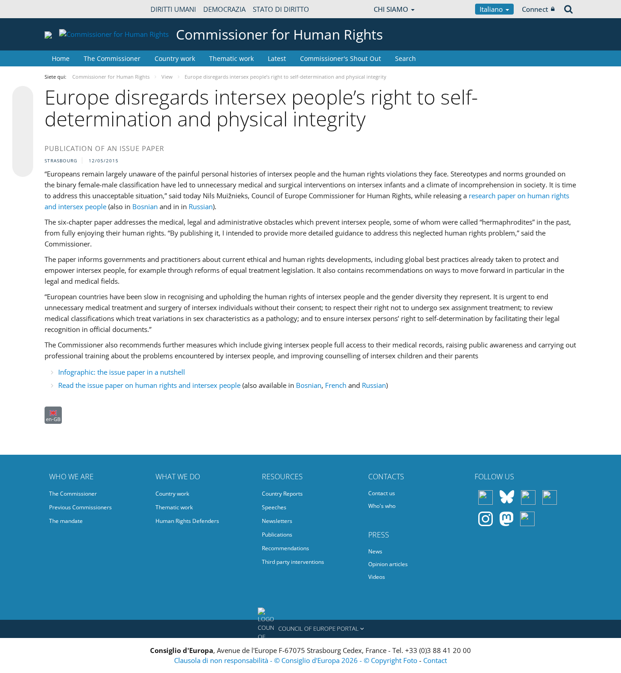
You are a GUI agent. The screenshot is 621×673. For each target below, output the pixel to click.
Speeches (274, 507)
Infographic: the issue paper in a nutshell (121, 372)
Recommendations (285, 548)
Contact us (381, 493)
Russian (201, 206)
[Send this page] (23, 166)
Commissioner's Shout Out (340, 58)
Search (405, 58)
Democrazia (224, 9)
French (336, 385)
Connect (535, 9)
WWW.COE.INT (67, 9)
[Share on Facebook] (23, 132)
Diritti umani (173, 9)
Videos (376, 577)
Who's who (382, 506)
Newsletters (277, 521)
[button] (310, 629)
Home (61, 58)
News (375, 551)
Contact (435, 660)
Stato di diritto (281, 9)
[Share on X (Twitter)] (23, 114)
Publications (277, 534)
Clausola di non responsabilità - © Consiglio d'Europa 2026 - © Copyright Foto (296, 660)
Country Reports (282, 493)
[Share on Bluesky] (23, 97)
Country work (175, 58)
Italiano (492, 9)
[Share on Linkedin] (23, 149)
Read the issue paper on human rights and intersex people (149, 385)
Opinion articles (388, 564)
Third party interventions (293, 562)
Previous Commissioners (80, 507)
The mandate (66, 521)
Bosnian (146, 206)
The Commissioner (112, 58)
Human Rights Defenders (187, 521)
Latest (277, 58)
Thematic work (231, 58)
